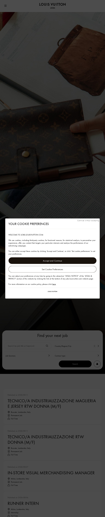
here (54, 284)
